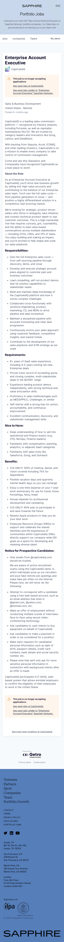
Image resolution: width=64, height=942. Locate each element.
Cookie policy (40, 762)
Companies (12, 793)
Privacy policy (25, 762)
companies (18, 38)
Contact (9, 810)
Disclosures (11, 821)
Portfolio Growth (16, 802)
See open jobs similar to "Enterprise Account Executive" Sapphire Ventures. (33, 92)
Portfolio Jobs (12, 825)
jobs (4, 38)
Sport (8, 788)
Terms (7, 814)
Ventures (10, 780)
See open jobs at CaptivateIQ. (28, 86)
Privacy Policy (12, 817)
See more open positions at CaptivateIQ (32, 731)
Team (8, 797)
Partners (10, 784)
